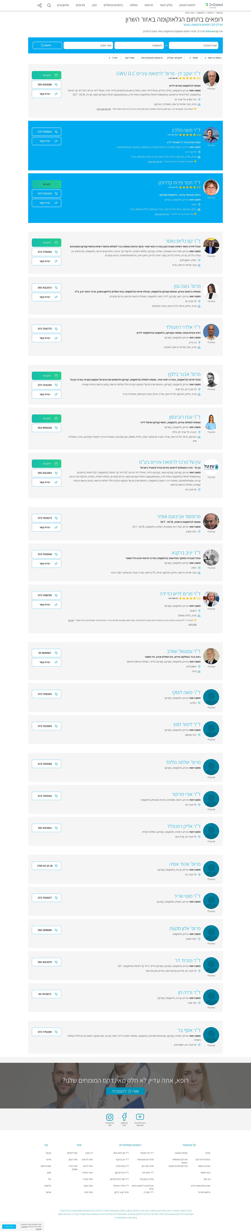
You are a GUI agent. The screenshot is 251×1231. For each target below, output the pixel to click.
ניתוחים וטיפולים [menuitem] (113, 5)
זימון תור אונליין (174, 57)
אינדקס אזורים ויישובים (178, 1166)
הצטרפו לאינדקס (203, 1159)
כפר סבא (180, 389)
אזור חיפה (88, 1192)
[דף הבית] (212, 5)
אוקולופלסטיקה (124, 147)
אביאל (48, 1152)
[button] (49, 5)
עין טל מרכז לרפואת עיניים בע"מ (143, 1187)
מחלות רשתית (140, 251)
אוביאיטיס (80, 251)
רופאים (210, 12)
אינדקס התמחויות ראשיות (180, 1161)
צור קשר (207, 1179)
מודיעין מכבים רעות (175, 970)
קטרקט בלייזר (153, 472)
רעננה (194, 432)
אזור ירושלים (72, 1152)
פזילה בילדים (165, 90)
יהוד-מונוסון (191, 734)
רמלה (194, 260)
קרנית (89, 94)
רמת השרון (191, 531)
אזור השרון (88, 1185)
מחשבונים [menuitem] (63, 5)
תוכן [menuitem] (94, 5)
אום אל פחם (46, 1166)
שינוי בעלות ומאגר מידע (200, 1185)
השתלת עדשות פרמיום (136, 296)
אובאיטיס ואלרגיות (157, 1035)
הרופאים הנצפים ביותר (152, 57)
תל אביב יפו (180, 99)
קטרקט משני (167, 472)
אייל (49, 1179)
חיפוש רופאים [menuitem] (187, 5)
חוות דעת (129, 57)
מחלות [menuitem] (134, 5)
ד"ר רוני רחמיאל (147, 1152)
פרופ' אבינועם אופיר (145, 1159)
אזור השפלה (87, 1172)
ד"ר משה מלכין (122, 1166)
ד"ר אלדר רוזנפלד (121, 1185)
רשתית (159, 251)
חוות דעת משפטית (173, 251)
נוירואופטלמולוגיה (128, 255)
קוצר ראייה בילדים (157, 255)
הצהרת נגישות (204, 1166)
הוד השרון (192, 99)
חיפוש (47, 45)
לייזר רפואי (163, 296)
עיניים (185, 90)
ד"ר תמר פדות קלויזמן (119, 1179)
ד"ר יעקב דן (149, 1192)
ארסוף (48, 1192)
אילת (174, 432)
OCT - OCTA (79, 94)
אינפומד (219, 12)
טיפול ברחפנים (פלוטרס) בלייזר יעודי (123, 90)
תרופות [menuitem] (149, 5)
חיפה (194, 204)
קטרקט (136, 147)
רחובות (193, 610)
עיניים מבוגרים (112, 255)
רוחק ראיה (143, 255)
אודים (48, 1159)
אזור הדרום (88, 1166)
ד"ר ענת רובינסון (122, 1172)
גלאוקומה (201, 12)
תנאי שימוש (205, 1172)
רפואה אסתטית (174, 147)
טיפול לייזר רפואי (150, 90)
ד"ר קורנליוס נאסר (121, 1152)
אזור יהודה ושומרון (73, 1168)
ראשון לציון (185, 260)
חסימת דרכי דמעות (168, 480)
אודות (207, 1152)
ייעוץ (180, 296)
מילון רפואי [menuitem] (166, 5)
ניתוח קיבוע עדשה (104, 251)
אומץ (49, 1172)
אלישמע (47, 1185)
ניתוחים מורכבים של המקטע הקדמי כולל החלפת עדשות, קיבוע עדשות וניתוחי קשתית (122, 384)
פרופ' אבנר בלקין (121, 1192)
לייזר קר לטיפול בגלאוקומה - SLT (133, 966)
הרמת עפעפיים (158, 147)
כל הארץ (89, 1152)
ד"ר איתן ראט (148, 1172)
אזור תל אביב (87, 1159)
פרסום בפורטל (204, 1192)
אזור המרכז (88, 1179)
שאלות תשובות (181, 1152)
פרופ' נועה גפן (148, 1166)
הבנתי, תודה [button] (9, 1226)
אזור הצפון (73, 1159)
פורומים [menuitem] (80, 5)
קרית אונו (179, 836)
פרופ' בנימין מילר (147, 1179)
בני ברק (193, 342)
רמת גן (193, 702)
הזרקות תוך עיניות (123, 251)
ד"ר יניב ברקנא (122, 1159)
